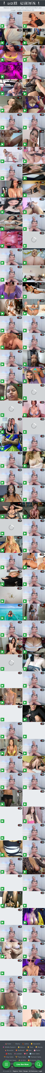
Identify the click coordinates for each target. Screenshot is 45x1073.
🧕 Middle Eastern (9, 1047)
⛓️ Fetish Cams (10, 1060)
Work (20, 1071)
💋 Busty (9, 1054)
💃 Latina (25, 1044)
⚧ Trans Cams (20, 1057)
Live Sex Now (22, 1064)
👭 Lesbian (18, 1054)
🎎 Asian (8, 1044)
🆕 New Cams (35, 1054)
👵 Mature (21, 1047)
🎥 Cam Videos (34, 1064)
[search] (39, 1064)
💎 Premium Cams (34, 1057)
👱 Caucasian (35, 1044)
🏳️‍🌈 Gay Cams (8, 1057)
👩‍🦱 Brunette (9, 1050)
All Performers (33, 1071)
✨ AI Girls (22, 1060)
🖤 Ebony (16, 1044)
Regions (15, 1071)
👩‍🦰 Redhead (19, 1050)
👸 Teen (30, 1047)
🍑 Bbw (29, 1050)
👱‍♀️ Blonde (39, 1047)
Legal (40, 1071)
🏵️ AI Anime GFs (34, 1060)
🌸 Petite (37, 1050)
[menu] (6, 1064)
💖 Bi (25, 1054)
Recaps (25, 1071)
